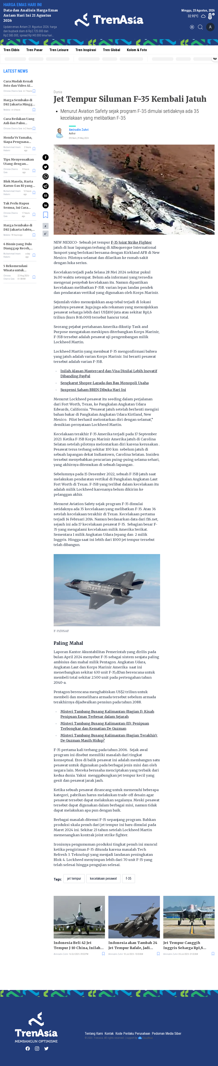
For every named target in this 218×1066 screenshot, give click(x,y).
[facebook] (45, 157)
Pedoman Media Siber (166, 1034)
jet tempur (74, 878)
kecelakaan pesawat (103, 878)
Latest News (15, 71)
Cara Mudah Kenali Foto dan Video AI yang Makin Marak (18, 85)
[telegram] (45, 186)
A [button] (45, 226)
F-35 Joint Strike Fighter (131, 242)
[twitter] (45, 167)
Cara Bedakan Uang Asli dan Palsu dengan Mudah (18, 123)
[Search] (201, 27)
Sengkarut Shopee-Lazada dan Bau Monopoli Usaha (104, 383)
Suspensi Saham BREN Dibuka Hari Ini (93, 390)
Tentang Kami (94, 1034)
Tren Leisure (59, 50)
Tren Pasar (34, 50)
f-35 (128, 878)
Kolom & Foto (137, 50)
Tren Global (111, 50)
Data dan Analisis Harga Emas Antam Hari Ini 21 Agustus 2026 (30, 15)
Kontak (109, 1034)
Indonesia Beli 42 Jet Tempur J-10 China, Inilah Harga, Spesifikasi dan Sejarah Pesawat (77, 945)
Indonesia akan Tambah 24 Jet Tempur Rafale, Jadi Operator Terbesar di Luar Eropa (132, 945)
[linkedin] (45, 205)
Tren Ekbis (11, 50)
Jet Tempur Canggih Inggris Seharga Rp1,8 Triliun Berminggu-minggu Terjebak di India (188, 945)
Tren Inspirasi (85, 50)
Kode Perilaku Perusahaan (132, 1034)
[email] (45, 196)
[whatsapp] (45, 176)
